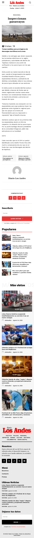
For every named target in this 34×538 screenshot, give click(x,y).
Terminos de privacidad (18, 526)
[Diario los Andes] (17, 170)
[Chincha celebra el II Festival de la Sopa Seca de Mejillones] (6, 247)
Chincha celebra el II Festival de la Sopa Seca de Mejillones (22, 247)
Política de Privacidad (23, 223)
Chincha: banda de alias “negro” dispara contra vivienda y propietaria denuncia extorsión (20, 255)
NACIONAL (4, 497)
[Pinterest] (19, 198)
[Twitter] (15, 198)
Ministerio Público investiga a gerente (25, 159)
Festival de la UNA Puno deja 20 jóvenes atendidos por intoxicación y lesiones (21, 264)
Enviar (16, 522)
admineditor (8, 320)
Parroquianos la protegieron (8, 159)
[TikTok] (14, 461)
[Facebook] (10, 198)
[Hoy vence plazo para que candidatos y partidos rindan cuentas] (6, 272)
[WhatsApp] (23, 198)
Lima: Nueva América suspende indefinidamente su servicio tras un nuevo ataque (21, 238)
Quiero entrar (16, 218)
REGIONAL (17, 15)
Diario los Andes (18, 5)
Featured (5, 491)
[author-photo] (3, 320)
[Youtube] (24, 461)
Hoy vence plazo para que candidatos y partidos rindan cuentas (21, 272)
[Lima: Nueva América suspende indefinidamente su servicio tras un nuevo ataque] (6, 238)
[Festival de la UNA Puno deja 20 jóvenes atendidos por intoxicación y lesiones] (6, 264)
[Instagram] (9, 461)
